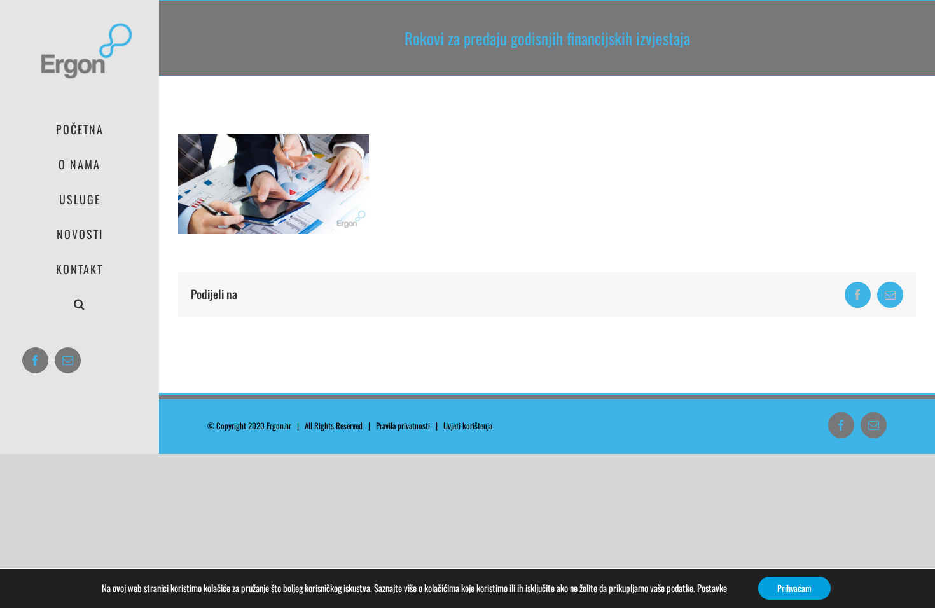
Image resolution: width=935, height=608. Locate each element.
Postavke (712, 588)
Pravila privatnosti (403, 425)
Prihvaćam (794, 588)
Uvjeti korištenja (470, 425)
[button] (79, 304)
